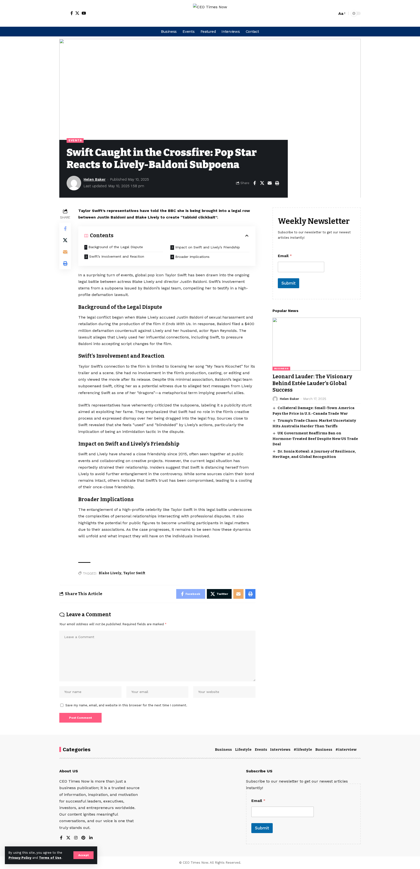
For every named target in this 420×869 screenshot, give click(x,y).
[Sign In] (64, 13)
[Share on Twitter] (262, 183)
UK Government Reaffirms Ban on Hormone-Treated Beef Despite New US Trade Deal (315, 438)
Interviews (280, 749)
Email (285, 255)
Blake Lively (110, 573)
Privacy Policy (20, 858)
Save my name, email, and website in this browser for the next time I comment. (126, 705)
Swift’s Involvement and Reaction (116, 256)
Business (281, 368)
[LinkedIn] (90, 838)
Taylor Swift (134, 573)
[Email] (269, 183)
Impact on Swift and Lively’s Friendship (207, 247)
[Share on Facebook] (254, 183)
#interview (346, 749)
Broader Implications (192, 257)
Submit (288, 283)
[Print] (277, 183)
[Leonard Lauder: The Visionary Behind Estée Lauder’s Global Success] (316, 344)
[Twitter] (77, 13)
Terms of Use (50, 858)
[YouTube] (83, 13)
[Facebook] (71, 13)
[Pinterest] (83, 838)
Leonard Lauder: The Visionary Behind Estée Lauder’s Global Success (312, 383)
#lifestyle (303, 749)
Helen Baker (94, 179)
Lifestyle (243, 749)
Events (75, 140)
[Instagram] (75, 838)
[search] (332, 13)
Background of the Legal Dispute (115, 247)
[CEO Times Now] (210, 13)
